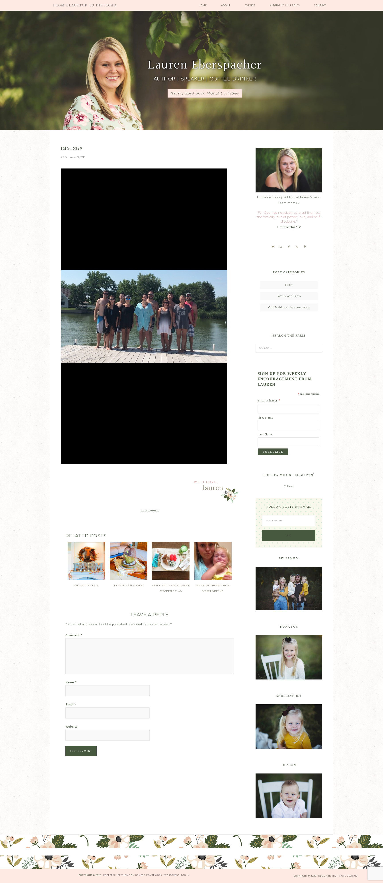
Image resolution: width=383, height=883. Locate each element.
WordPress (171, 875)
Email (70, 704)
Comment (73, 635)
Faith (288, 284)
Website (71, 726)
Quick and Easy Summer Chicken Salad (170, 588)
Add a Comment (149, 510)
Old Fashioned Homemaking (289, 307)
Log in (185, 875)
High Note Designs (344, 876)
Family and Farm (289, 296)
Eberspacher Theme (116, 875)
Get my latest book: (205, 93)
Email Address (269, 401)
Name (70, 682)
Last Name (265, 434)
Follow (289, 486)
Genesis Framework (148, 875)
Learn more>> (288, 203)
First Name (265, 417)
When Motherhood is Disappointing (213, 588)
